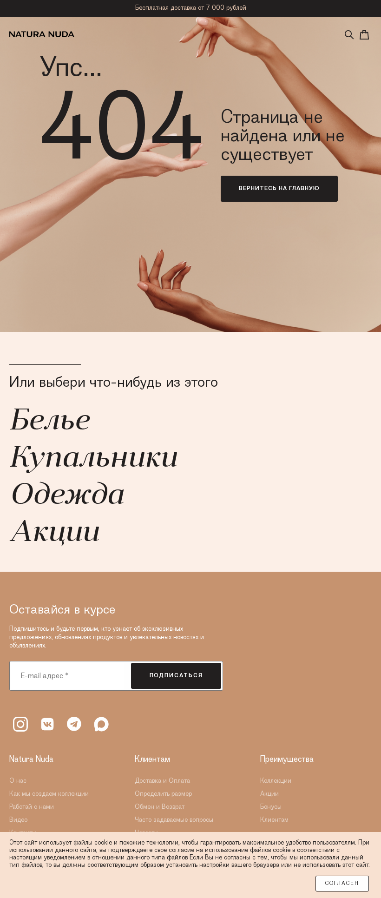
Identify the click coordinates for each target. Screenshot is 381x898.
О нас (17, 781)
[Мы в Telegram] (74, 724)
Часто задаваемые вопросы (174, 820)
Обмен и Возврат (159, 807)
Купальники (93, 459)
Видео (18, 820)
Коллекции (275, 781)
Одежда (66, 496)
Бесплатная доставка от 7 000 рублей (190, 8)
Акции (54, 533)
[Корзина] (364, 34)
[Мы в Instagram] (20, 724)
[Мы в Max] (101, 724)
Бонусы (271, 807)
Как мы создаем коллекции (49, 794)
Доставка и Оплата (162, 781)
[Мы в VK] (47, 724)
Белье (49, 422)
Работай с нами (31, 807)
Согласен (342, 883)
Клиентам (274, 820)
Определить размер (163, 794)
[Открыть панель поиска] (349, 34)
